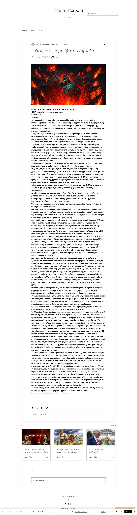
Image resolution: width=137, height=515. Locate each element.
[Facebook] (65, 504)
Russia (41, 30)
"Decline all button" (116, 512)
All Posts (24, 30)
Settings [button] (103, 512)
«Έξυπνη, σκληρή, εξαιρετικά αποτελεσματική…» (97, 450)
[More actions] (104, 44)
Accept (128, 512)
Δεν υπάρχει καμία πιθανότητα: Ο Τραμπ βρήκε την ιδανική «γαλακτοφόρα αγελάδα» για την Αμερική (67, 450)
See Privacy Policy (81, 512)
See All (113, 425)
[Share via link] (47, 408)
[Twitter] (68, 504)
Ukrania (33, 30)
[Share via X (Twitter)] (37, 408)
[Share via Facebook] (32, 408)
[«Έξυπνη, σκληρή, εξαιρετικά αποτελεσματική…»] (101, 437)
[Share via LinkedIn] (42, 408)
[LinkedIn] (71, 504)
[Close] (134, 511)
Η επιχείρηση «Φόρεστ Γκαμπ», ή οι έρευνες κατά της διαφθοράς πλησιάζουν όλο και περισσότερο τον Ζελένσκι (35, 450)
